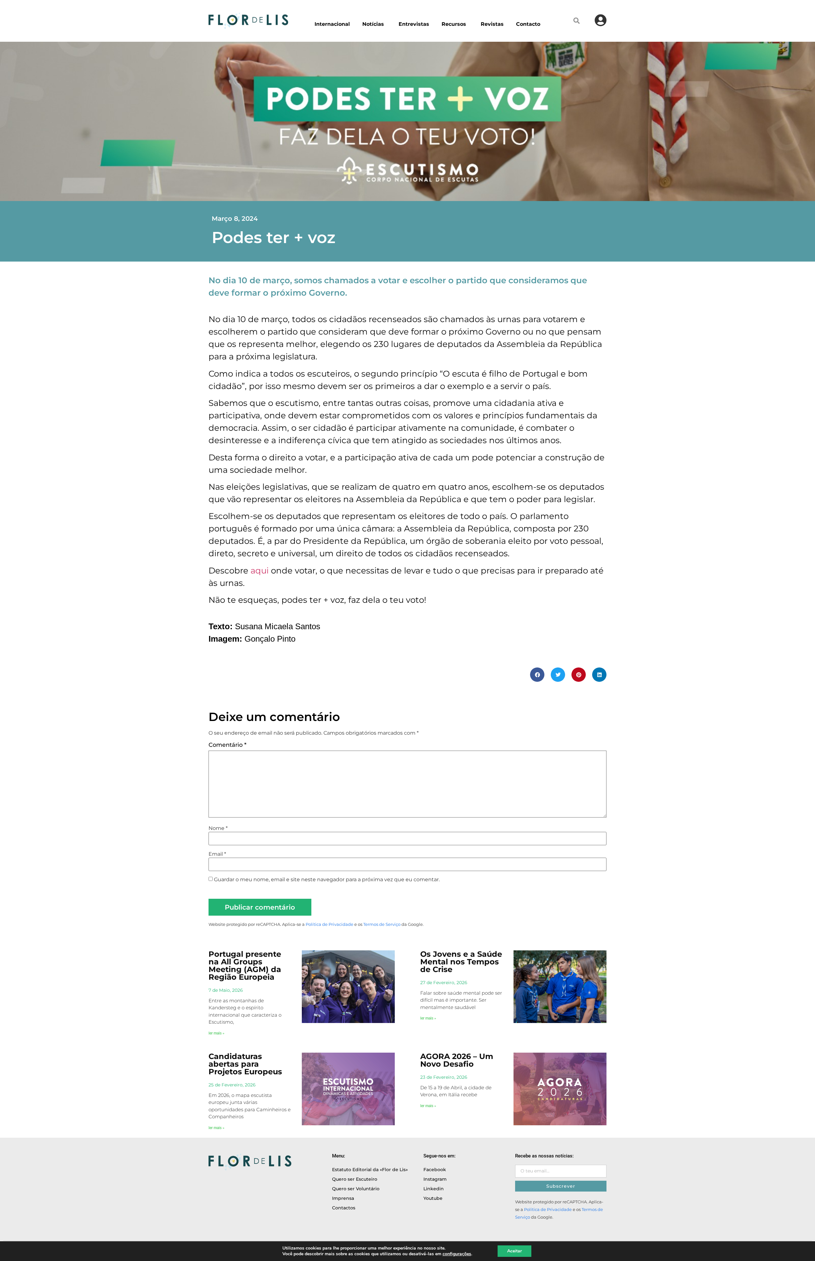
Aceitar (514, 1251)
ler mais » (216, 1033)
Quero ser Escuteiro (354, 1179)
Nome (218, 828)
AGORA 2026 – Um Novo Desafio (456, 1060)
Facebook (434, 1169)
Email (217, 854)
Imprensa (343, 1198)
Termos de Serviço (381, 924)
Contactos (343, 1208)
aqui (260, 571)
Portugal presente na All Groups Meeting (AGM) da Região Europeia (245, 965)
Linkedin (433, 1189)
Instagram (435, 1179)
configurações (457, 1254)
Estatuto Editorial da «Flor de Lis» (370, 1169)
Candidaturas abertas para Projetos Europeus (245, 1064)
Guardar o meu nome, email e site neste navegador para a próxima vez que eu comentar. (327, 879)
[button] (576, 20)
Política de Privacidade (329, 924)
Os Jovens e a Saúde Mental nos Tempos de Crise (461, 961)
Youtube (433, 1198)
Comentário (227, 745)
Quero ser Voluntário (355, 1189)
